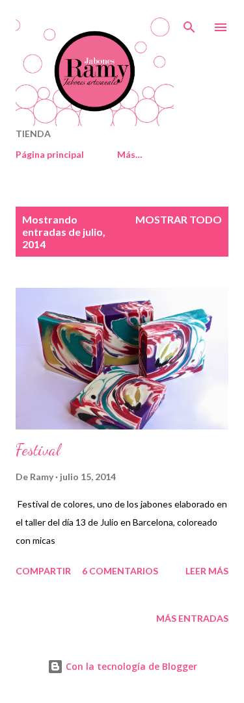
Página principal (50, 154)
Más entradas (192, 618)
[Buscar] (189, 23)
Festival (38, 450)
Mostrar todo (178, 219)
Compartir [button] (43, 570)
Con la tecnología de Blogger (130, 666)
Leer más (206, 570)
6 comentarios (120, 570)
